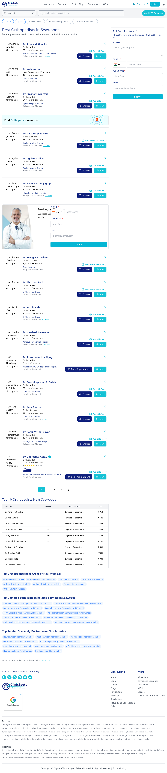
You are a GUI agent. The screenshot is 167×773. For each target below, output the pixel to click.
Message (118, 42)
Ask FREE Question (153, 13)
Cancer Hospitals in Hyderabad (56, 750)
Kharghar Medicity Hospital (35, 193)
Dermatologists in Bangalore (59, 732)
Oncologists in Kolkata (30, 725)
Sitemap (115, 695)
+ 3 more (46, 146)
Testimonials (94, 4)
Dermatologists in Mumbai (81, 732)
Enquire (86, 56)
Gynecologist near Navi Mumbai (48, 646)
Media (114, 684)
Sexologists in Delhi (26, 739)
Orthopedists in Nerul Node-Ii (16, 584)
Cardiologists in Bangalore (11, 736)
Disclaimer (143, 684)
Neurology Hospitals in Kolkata (13, 757)
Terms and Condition (148, 681)
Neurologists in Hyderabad (122, 739)
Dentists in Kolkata (81, 728)
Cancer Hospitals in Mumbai (12, 750)
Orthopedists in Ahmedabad (31, 728)
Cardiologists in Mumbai (32, 736)
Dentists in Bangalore (65, 728)
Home (6, 660)
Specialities (116, 699)
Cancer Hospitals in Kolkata (79, 750)
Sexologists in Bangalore (65, 739)
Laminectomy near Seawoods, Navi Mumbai (22, 608)
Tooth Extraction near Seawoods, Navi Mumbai (23, 613)
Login (153, 4)
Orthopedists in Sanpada (14, 589)
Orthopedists (18, 660)
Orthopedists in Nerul (68, 579)
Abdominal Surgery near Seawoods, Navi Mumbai (76, 622)
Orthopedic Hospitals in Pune (152, 750)
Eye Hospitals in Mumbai (35, 757)
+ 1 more (46, 56)
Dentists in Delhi (49, 728)
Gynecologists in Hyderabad (12, 732)
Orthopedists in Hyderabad (89, 725)
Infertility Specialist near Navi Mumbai (83, 646)
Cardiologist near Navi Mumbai (17, 646)
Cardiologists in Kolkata (68, 736)
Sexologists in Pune (83, 739)
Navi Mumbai (32, 56)
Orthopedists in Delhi (145, 725)
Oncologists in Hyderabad (49, 725)
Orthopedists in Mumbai (126, 725)
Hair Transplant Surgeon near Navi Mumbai (59, 641)
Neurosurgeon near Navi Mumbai (18, 637)
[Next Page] (61, 489)
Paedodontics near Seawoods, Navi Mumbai (64, 608)
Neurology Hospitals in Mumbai (61, 754)
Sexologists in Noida (9, 739)
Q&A (105, 4)
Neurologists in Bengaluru (101, 739)
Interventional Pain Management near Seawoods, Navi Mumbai (25, 603)
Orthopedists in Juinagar (74, 584)
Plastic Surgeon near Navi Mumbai (52, 637)
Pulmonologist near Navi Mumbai (85, 637)
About (114, 677)
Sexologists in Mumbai (128, 736)
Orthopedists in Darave (13, 579)
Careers (141, 691)
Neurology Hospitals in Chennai (108, 754)
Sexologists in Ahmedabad (44, 739)
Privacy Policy (119, 768)
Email (54, 230)
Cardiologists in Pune (50, 736)
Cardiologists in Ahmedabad (145, 732)
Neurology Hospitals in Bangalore (134, 754)
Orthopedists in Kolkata (10, 728)
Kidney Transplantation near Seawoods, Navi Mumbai (78, 603)
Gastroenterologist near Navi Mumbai (20, 641)
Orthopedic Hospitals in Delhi (12, 754)
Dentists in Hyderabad (98, 728)
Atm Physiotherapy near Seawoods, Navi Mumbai (65, 617)
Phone (54, 207)
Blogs (82, 4)
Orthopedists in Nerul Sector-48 (41, 579)
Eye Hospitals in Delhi (54, 757)
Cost (73, 4)
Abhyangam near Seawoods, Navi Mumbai (22, 617)
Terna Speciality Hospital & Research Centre (42, 474)
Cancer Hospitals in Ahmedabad (102, 750)
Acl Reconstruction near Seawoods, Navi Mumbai (69, 613)
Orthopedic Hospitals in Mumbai (128, 750)
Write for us (144, 677)
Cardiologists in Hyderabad (89, 736)
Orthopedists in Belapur (92, 579)
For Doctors (116, 691)
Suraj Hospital (29, 267)
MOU (140, 688)
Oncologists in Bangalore (11, 725)
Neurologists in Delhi (141, 739)
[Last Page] (68, 489)
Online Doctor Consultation (151, 695)
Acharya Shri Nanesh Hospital (36, 342)
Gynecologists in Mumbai (139, 728)
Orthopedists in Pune (108, 725)
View (102, 56)
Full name (56, 218)
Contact (114, 681)
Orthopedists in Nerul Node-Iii (46, 584)
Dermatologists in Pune (101, 732)
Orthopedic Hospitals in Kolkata (36, 754)
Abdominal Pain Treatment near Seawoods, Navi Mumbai (24, 622)
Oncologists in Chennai (69, 725)
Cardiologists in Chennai (109, 736)
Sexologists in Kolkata (146, 736)
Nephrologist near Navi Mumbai (17, 651)
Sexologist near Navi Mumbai (48, 651)
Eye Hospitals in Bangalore (73, 757)
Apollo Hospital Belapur (33, 103)
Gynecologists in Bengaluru (118, 728)
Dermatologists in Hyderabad (122, 732)
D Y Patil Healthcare (31, 292)
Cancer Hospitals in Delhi (34, 750)
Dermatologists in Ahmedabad (35, 732)
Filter (9, 21)
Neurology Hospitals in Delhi (85, 754)
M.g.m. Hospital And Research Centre (39, 53)
